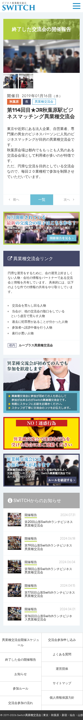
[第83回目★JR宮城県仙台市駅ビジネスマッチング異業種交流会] (68, 199)
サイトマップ (62, 683)
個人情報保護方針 (62, 698)
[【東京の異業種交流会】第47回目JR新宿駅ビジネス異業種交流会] (14, 199)
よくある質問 (62, 654)
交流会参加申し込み (62, 640)
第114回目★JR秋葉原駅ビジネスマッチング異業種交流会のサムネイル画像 (41, 56)
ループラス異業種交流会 (36, 345)
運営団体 (62, 669)
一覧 (41, 199)
